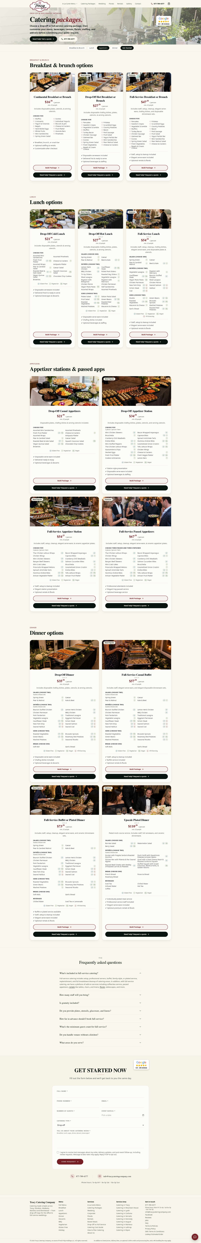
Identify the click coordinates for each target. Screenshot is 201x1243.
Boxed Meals (92, 1222)
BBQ (60, 1222)
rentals (72, 987)
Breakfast (62, 1208)
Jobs (146, 1220)
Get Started (127, 48)
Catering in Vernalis (124, 1216)
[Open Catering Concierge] (195, 1237)
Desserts (62, 1219)
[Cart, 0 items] (169, 3)
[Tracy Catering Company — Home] (40, 6)
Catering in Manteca (124, 1224)
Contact (138, 4)
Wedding (102, 4)
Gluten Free (63, 1227)
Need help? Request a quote (51, 175)
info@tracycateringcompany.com (158, 1212)
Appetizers (103, 48)
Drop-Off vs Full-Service (96, 1224)
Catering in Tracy (123, 1205)
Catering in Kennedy (124, 1219)
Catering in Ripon (123, 1230)
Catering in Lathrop (124, 1227)
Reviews (148, 1217)
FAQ (146, 1223)
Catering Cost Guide (95, 1227)
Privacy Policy (150, 1229)
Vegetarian (63, 1224)
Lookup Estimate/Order (154, 1234)
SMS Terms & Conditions (154, 1231)
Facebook (148, 1215)
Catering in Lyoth (123, 1210)
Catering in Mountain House (127, 1208)
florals (102, 987)
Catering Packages (88, 4)
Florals (111, 4)
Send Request (69, 1162)
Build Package (51, 168)
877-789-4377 (69, 39)
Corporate (91, 1213)
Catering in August (123, 1222)
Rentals (120, 4)
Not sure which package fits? (183, 1229)
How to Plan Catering (95, 1230)
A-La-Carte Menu (68, 4)
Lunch (91, 48)
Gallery (129, 4)
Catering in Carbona (124, 1213)
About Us (91, 1233)
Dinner (115, 48)
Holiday (61, 1230)
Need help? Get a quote (42, 39)
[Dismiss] (196, 1228)
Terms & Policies (151, 1226)
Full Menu (62, 1205)
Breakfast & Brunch (76, 48)
